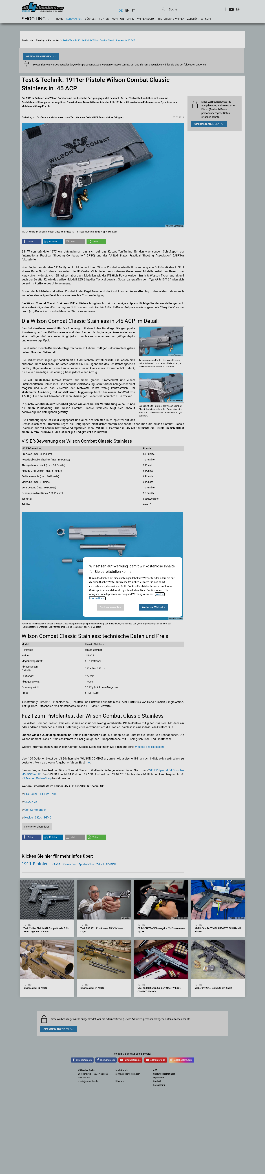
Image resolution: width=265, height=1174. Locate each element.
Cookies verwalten (110, 607)
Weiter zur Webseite (153, 607)
